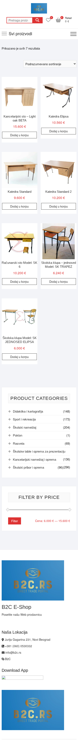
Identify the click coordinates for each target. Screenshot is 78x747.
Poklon (17, 435)
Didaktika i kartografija (28, 411)
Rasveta (18, 443)
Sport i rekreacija (24, 419)
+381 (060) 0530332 (18, 646)
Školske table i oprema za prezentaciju (39, 451)
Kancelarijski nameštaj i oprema (34, 459)
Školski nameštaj (24, 427)
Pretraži (37, 20)
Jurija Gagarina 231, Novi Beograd (27, 639)
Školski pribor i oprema (28, 467)
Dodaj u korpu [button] (19, 135)
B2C (7, 659)
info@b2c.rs (13, 652)
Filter (14, 521)
